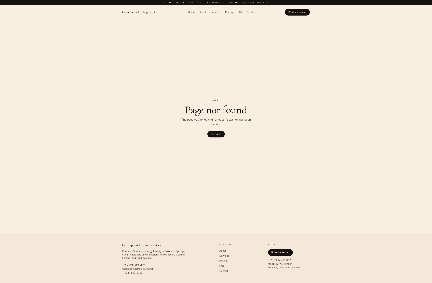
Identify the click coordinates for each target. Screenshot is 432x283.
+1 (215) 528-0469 (132, 272)
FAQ (240, 12)
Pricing (229, 12)
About (202, 12)
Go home (216, 134)
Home (191, 12)
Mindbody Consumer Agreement (284, 267)
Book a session (297, 12)
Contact (251, 12)
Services (216, 12)
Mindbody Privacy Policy (280, 264)
